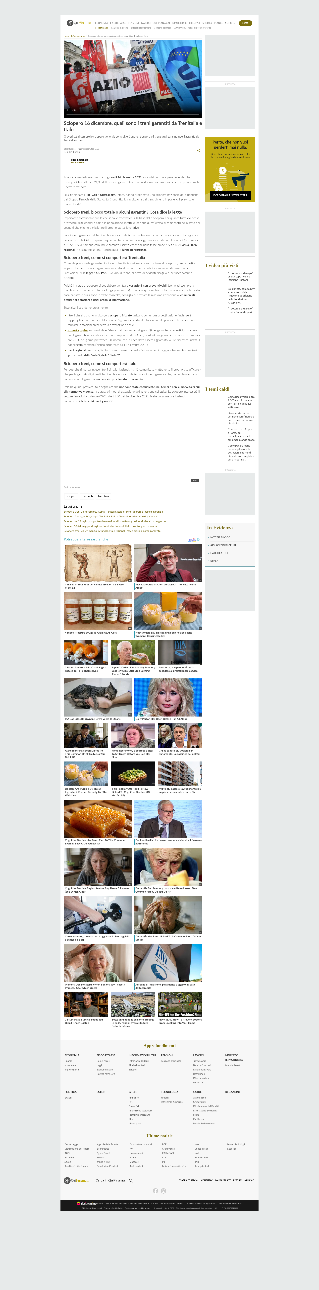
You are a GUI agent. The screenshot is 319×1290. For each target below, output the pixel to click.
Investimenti (70, 1065)
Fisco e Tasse (118, 23)
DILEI (191, 1204)
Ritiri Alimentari (137, 1065)
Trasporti (87, 496)
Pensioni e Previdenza (204, 1124)
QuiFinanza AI (161, 23)
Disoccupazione (201, 1078)
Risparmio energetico (139, 1115)
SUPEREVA (237, 1204)
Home (66, 36)
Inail (197, 1153)
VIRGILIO (110, 1204)
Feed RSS (237, 1180)
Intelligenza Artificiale (172, 1102)
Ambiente (134, 1098)
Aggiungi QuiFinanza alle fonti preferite (192, 28)
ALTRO (228, 23)
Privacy (107, 1208)
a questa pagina (78, 330)
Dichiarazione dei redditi (76, 1149)
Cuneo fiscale (201, 1149)
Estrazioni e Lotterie (139, 1061)
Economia (101, 23)
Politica (70, 1092)
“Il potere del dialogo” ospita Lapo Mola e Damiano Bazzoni (240, 276)
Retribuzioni (199, 1074)
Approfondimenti (223, 545)
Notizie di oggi (220, 537)
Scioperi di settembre (141, 28)
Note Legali (97, 1208)
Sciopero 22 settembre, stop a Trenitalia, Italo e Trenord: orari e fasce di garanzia (110, 516)
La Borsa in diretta (119, 28)
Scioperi (71, 496)
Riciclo (132, 1119)
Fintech (165, 1098)
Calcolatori (219, 553)
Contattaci (207, 1180)
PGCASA (155, 1204)
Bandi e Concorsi (202, 1065)
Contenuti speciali (189, 1180)
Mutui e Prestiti (233, 1065)
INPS (67, 1153)
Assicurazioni (199, 1098)
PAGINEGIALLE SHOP (139, 1204)
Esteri (101, 1092)
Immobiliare (179, 23)
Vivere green (135, 1124)
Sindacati (134, 1162)
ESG (131, 1102)
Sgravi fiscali (103, 1153)
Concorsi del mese (162, 28)
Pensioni (133, 23)
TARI (197, 1162)
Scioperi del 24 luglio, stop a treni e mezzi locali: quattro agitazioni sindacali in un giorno (115, 521)
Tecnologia (169, 1092)
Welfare (101, 1158)
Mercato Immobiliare (234, 1057)
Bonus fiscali (103, 1061)
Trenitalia (103, 496)
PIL (163, 1162)
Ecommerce (103, 1149)
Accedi (245, 23)
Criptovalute (199, 1102)
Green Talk (134, 1106)
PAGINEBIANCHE (167, 1204)
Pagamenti (69, 1158)
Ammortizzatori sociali (141, 1144)
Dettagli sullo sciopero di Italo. (127, 169)
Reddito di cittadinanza (76, 1166)
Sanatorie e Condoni (107, 1166)
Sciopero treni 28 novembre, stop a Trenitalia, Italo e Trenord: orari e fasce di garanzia (113, 511)
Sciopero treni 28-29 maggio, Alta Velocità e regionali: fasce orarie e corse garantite (112, 531)
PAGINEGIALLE (122, 1204)
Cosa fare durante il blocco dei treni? (170, 169)
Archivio (249, 1180)
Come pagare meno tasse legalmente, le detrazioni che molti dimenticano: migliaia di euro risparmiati (241, 452)
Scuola (67, 1162)
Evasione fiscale (105, 1070)
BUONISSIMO (225, 1204)
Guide (197, 1092)
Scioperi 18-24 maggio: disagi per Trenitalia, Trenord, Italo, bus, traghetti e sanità (110, 526)
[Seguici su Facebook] (155, 1191)
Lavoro (146, 23)
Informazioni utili (78, 36)
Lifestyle (194, 23)
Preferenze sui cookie (134, 1208)
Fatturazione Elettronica (205, 1111)
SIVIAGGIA (200, 1204)
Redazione (232, 1092)
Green (133, 1092)
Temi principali (202, 1166)
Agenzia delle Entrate (107, 1144)
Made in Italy (103, 1162)
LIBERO (100, 1204)
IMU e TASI (168, 1153)
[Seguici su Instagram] (163, 1191)
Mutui (196, 1115)
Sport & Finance (213, 23)
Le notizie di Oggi (236, 1144)
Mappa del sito (223, 1180)
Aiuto (147, 1208)
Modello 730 (201, 1158)
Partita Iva (198, 1119)
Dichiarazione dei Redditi (206, 1106)
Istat (164, 1158)
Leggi (99, 1065)
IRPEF (133, 1158)
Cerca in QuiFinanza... (111, 1180)
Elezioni (68, 1098)
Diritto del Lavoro (202, 1070)
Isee (197, 1144)
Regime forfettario (106, 1074)
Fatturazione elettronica (174, 1166)
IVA (131, 1149)
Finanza (68, 1061)
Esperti (215, 560)
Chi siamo (86, 1208)
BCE (164, 1144)
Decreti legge (71, 1144)
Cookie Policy (117, 1208)
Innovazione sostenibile (140, 1111)
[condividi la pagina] (198, 150)
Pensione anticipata (171, 1061)
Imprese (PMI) (71, 1070)
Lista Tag (231, 1149)
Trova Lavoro (199, 1061)
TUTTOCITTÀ (182, 1204)
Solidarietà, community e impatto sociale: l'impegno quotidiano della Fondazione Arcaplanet (241, 296)
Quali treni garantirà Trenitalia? (86, 169)
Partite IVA (198, 1083)
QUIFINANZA (212, 1204)
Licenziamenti (137, 1153)
